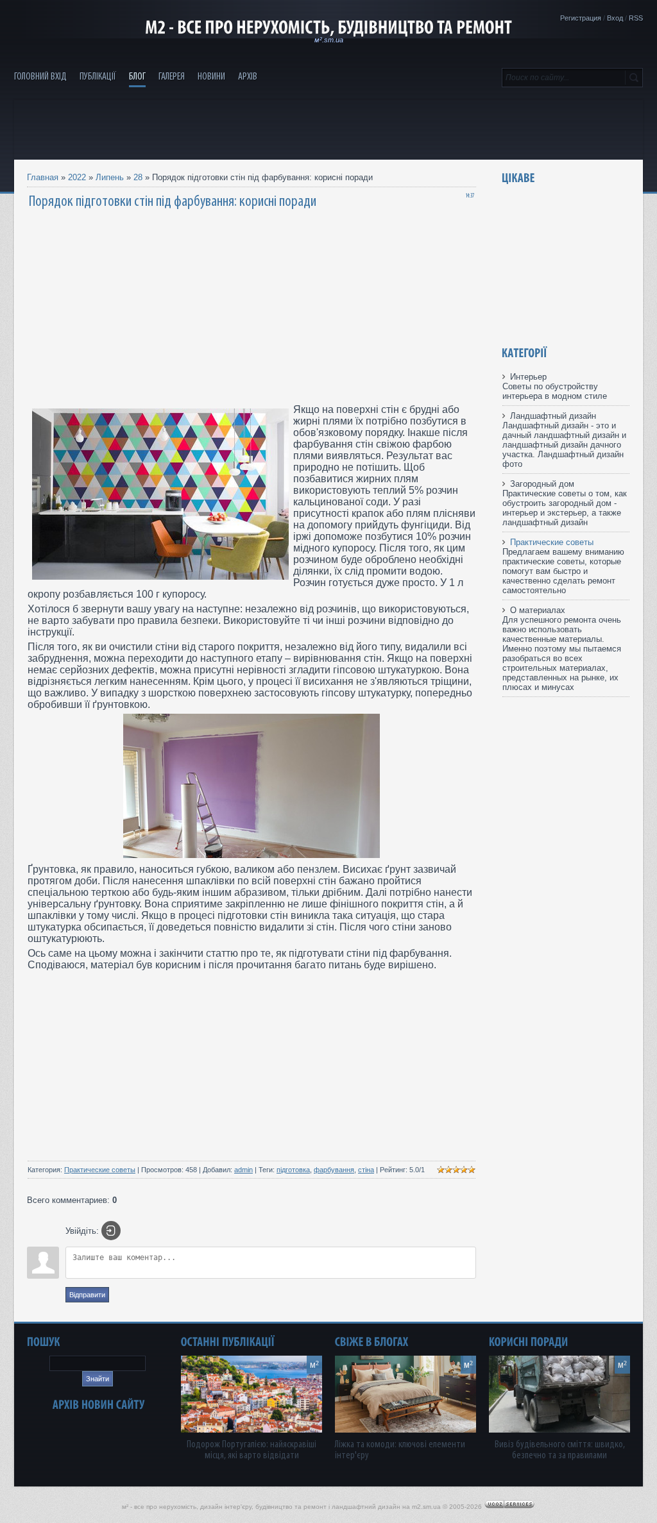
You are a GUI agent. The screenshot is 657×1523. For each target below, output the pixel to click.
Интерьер (528, 377)
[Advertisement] (328, 129)
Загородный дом (542, 484)
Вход (615, 18)
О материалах (537, 610)
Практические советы (99, 1170)
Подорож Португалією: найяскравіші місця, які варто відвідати (251, 1450)
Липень (110, 177)
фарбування (334, 1170)
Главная (42, 177)
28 (137, 177)
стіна (366, 1170)
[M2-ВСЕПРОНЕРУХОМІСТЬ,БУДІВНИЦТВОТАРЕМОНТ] (328, 27)
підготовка (293, 1170)
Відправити (87, 1295)
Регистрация (580, 18)
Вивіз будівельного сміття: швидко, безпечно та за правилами (560, 1450)
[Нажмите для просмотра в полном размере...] (251, 854)
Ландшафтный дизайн (553, 416)
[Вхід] (111, 1230)
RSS (636, 18)
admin (243, 1170)
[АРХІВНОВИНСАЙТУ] (99, 1404)
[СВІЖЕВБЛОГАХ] (372, 1341)
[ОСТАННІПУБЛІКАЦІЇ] (228, 1341)
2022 (77, 177)
